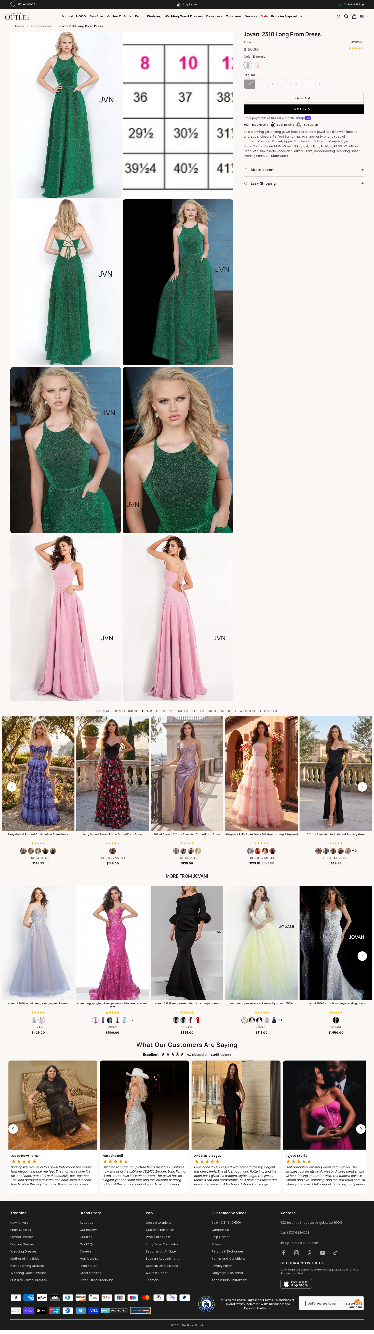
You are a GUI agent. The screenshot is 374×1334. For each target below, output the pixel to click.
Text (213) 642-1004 (227, 1222)
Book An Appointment (288, 16)
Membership (89, 1258)
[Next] (362, 787)
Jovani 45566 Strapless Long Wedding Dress (336, 1003)
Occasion (233, 16)
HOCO (81, 16)
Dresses (251, 16)
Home (19, 26)
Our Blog (86, 1237)
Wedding (154, 16)
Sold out (304, 98)
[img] (38, 843)
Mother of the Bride (25, 1258)
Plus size (165, 711)
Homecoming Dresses (27, 1266)
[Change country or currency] (364, 16)
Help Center (221, 1237)
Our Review (88, 1230)
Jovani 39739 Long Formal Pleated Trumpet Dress (187, 1003)
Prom (139, 16)
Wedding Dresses (23, 1251)
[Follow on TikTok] (335, 1253)
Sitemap (152, 1280)
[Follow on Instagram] (296, 1253)
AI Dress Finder (157, 1273)
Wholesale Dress (158, 1237)
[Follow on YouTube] (322, 1253)
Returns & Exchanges (227, 1251)
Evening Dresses (22, 1244)
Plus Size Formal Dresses (28, 1280)
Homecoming (126, 711)
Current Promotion (160, 1230)
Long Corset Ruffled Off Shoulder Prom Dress (38, 834)
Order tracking (91, 1273)
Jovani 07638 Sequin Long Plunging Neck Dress (38, 1003)
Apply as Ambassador (162, 1266)
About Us (86, 1222)
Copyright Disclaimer (227, 1273)
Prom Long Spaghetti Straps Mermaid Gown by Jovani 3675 (112, 1005)
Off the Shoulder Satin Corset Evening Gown (336, 834)
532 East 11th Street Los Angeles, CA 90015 (311, 1222)
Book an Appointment (162, 1258)
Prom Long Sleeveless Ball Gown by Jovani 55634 (261, 1003)
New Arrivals (19, 1222)
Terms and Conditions (228, 1258)
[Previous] (11, 787)
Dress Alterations (158, 1222)
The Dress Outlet (38, 858)
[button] (113, 843)
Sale (264, 16)
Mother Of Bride (119, 16)
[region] (187, 1129)
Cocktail (269, 711)
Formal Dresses (21, 1237)
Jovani (248, 42)
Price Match (89, 1266)
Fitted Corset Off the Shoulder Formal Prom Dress (187, 834)
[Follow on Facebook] (283, 1253)
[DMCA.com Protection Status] (114, 1310)
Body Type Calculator (162, 1244)
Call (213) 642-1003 (294, 1232)
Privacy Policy (222, 1266)
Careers (86, 1251)
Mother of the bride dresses (207, 711)
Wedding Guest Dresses (184, 16)
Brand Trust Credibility (96, 1280)
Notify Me (303, 109)
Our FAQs (87, 1244)
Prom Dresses (41, 26)
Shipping (218, 1244)
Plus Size (96, 16)
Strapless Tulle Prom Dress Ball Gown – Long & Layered (261, 834)
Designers (214, 16)
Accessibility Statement (230, 1280)
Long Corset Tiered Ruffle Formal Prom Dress (112, 834)
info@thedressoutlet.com (299, 1243)
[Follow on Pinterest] (309, 1253)
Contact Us (220, 1230)
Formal (67, 16)
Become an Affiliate (161, 1251)
